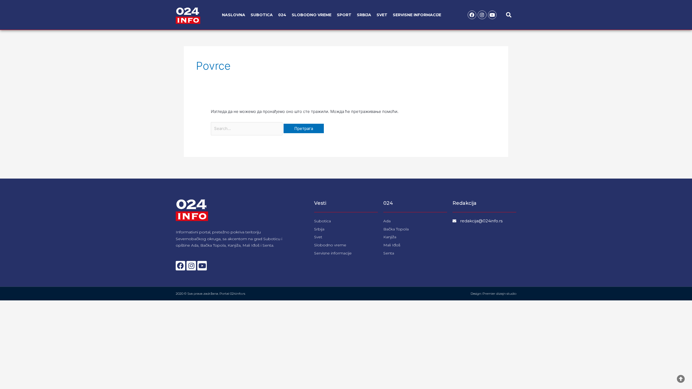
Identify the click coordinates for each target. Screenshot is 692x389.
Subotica (262, 14)
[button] (508, 15)
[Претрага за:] (247, 128)
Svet (382, 14)
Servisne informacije (417, 14)
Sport (344, 14)
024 (282, 14)
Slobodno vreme (311, 14)
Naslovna (233, 14)
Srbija (364, 14)
